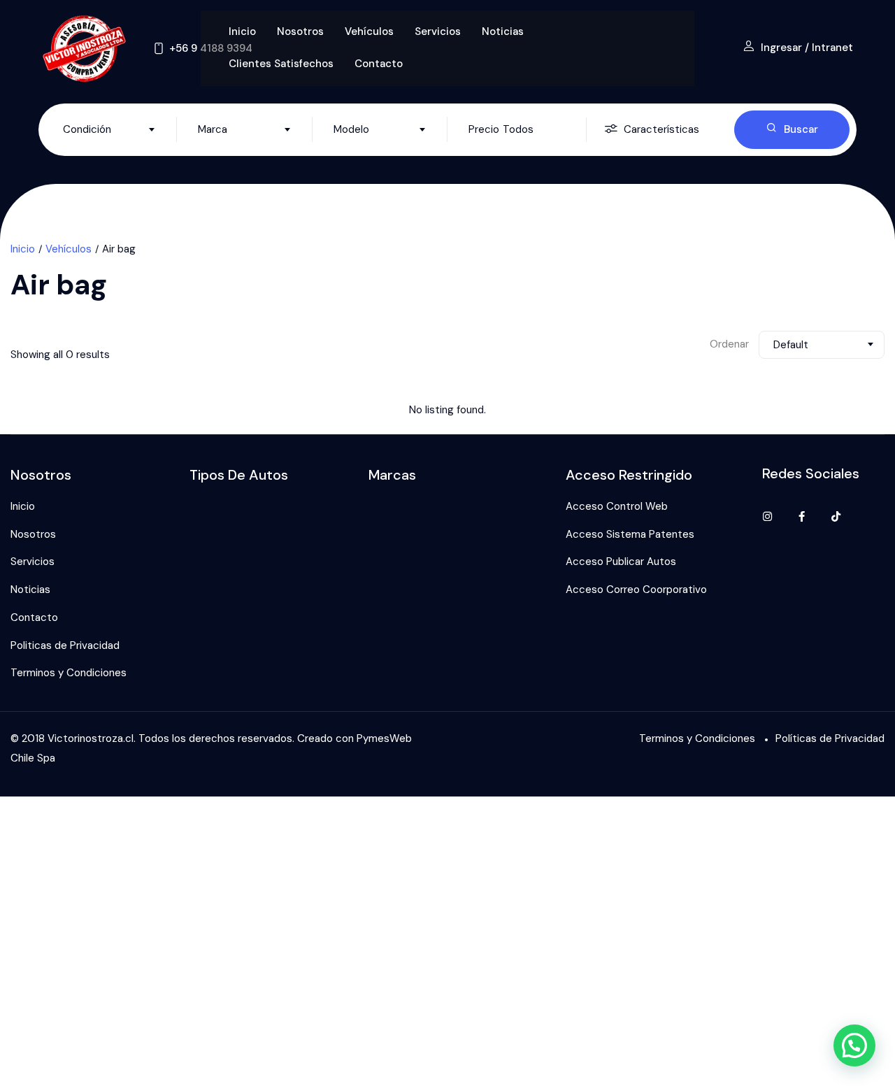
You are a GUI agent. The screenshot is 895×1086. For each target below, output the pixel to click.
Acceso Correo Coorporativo (636, 589)
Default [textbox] (790, 345)
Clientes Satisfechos (281, 64)
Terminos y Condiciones (68, 673)
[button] (854, 1045)
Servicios (438, 31)
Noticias (503, 31)
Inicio (242, 31)
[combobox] (109, 129)
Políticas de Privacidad (830, 738)
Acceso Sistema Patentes (630, 534)
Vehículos (369, 31)
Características (661, 129)
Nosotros (300, 31)
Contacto (379, 64)
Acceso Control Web (617, 506)
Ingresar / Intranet (807, 48)
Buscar (801, 129)
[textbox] (109, 129)
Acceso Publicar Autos (621, 562)
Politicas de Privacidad (65, 645)
